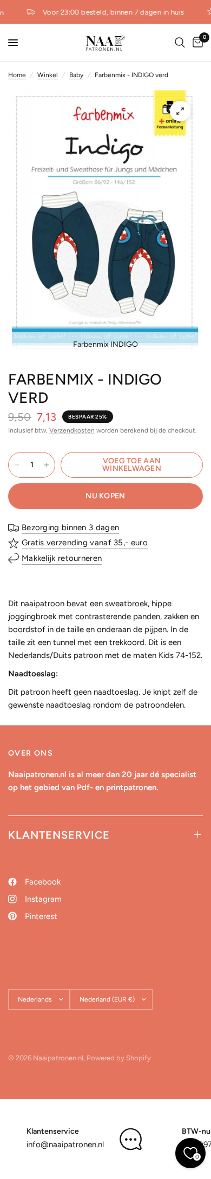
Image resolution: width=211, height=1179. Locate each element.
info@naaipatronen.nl (65, 1144)
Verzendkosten (72, 430)
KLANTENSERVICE (59, 834)
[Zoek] (180, 42)
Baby (76, 75)
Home (17, 75)
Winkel (47, 75)
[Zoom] (180, 111)
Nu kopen (105, 496)
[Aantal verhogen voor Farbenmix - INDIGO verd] (46, 465)
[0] (196, 42)
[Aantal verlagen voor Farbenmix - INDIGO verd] (17, 465)
